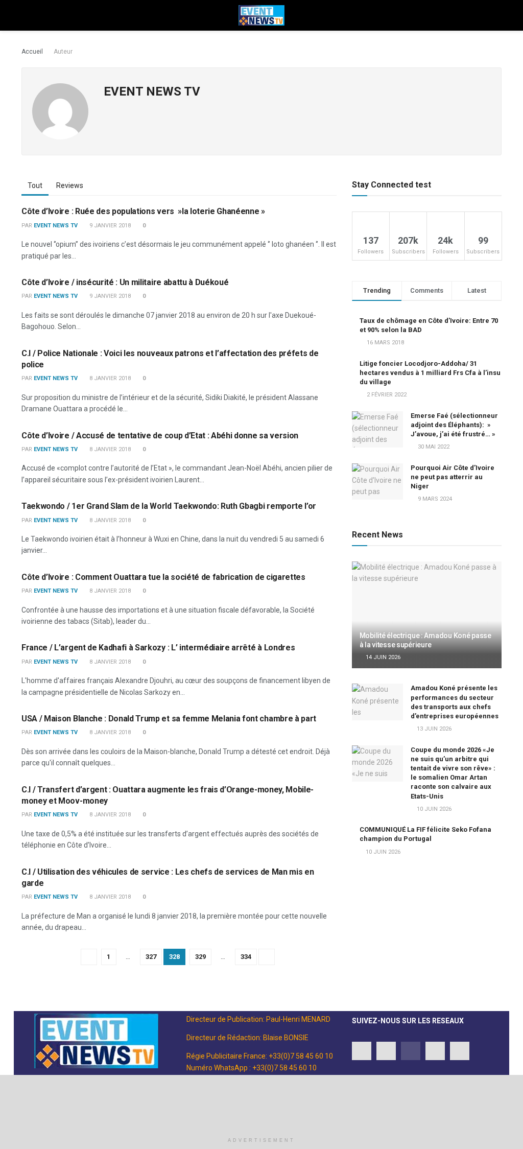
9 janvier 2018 (109, 225)
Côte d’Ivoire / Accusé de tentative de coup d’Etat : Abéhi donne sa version (159, 435)
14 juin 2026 (382, 657)
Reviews (69, 185)
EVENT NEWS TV (56, 225)
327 (151, 956)
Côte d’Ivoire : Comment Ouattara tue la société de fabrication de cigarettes (163, 577)
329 (200, 956)
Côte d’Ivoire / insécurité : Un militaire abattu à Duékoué (124, 282)
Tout (35, 185)
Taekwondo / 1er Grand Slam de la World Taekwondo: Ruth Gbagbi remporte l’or (168, 506)
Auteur (63, 51)
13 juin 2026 (433, 728)
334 (246, 956)
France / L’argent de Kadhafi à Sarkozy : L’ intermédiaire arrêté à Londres (158, 647)
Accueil (32, 51)
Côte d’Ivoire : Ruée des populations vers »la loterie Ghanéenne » (143, 211)
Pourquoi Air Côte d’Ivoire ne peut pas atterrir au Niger (452, 477)
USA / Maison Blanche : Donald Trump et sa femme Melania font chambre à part (168, 718)
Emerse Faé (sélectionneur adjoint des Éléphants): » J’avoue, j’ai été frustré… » (454, 425)
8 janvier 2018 (109, 378)
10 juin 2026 (433, 809)
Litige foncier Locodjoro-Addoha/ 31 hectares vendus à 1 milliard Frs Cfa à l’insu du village (430, 373)
